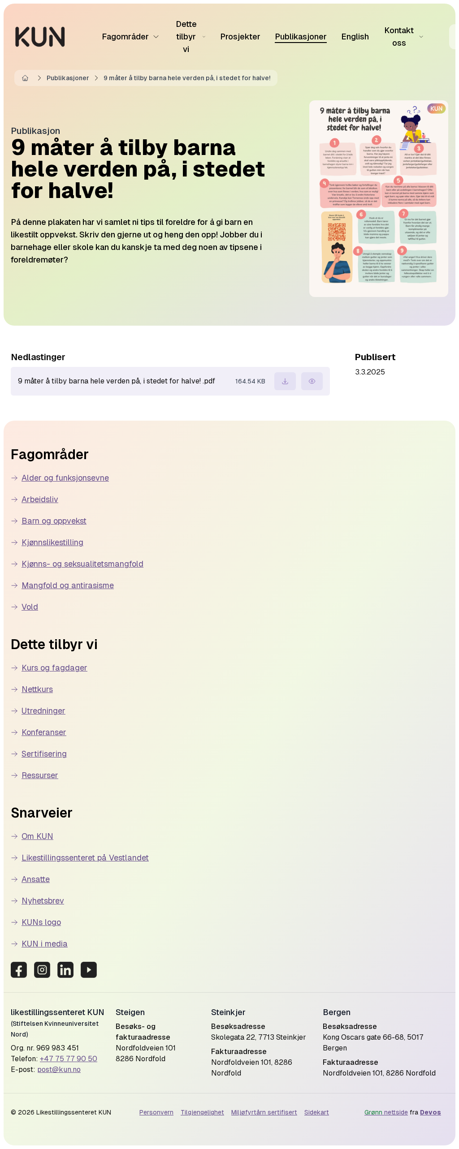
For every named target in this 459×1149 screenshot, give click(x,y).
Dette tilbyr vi (186, 36)
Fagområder (125, 36)
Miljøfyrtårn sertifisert (264, 1112)
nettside (386, 1112)
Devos (430, 1112)
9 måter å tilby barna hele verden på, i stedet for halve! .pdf (116, 381)
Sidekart (316, 1112)
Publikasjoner (301, 36)
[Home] (27, 78)
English (355, 36)
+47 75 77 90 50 (68, 1058)
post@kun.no (59, 1069)
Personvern (156, 1112)
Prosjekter (240, 36)
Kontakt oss (399, 36)
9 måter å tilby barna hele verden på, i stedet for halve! (187, 78)
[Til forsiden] (40, 36)
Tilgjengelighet (202, 1112)
